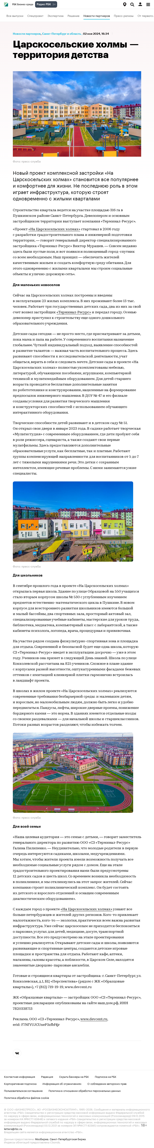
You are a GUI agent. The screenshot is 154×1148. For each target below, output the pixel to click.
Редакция (47, 1076)
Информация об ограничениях (62, 1083)
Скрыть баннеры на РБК (74, 1076)
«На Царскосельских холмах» (54, 229)
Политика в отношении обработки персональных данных (85, 1090)
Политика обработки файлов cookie (26, 1097)
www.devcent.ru (93, 1019)
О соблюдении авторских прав (107, 1083)
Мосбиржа (41, 1139)
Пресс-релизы (124, 15)
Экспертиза (56, 15)
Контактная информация (19, 1076)
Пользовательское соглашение (23, 1090)
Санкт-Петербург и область (61, 33)
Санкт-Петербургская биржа (68, 1139)
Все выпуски (14, 15)
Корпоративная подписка (20, 1083)
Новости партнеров (96, 15)
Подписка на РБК (105, 1076)
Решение (73, 15)
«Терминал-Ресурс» (74, 312)
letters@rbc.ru (13, 1129)
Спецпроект (35, 15)
